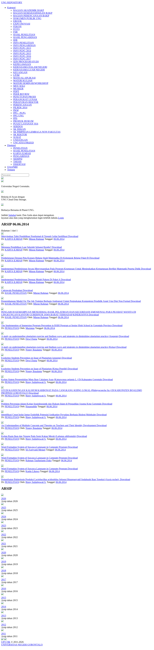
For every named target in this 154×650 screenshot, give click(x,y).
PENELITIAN (20, 148)
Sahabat (12, 215)
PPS (15, 118)
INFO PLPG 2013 (22, 48)
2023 (3, 525)
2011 (3, 633)
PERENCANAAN (22, 105)
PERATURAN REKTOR (25, 102)
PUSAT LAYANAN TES (25, 123)
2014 (3, 606)
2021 (3, 543)
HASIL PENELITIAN (24, 34)
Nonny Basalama (34, 349)
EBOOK (17, 21)
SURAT (17, 137)
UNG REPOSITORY (11, 2)
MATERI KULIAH (22, 80)
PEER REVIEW (21, 94)
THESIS (17, 161)
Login (61, 218)
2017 (3, 579)
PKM (15, 110)
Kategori (11, 7)
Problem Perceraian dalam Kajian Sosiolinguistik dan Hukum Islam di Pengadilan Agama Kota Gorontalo (51, 404)
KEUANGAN (20, 72)
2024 (3, 516)
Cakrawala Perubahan (12, 290)
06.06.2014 (59, 239)
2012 (3, 624)
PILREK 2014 (20, 107)
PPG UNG (18, 115)
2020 (3, 552)
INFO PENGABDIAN (24, 45)
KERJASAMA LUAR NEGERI (29, 69)
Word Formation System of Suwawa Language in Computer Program (34, 447)
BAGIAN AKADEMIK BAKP (28, 10)
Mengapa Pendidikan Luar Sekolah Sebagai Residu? (26, 247)
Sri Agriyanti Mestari (35, 449)
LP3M (16, 75)
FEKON (17, 26)
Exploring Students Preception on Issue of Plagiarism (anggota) (31, 358)
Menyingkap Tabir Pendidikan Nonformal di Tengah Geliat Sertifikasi (34, 236)
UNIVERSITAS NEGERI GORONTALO (22, 644)
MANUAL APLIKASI (24, 78)
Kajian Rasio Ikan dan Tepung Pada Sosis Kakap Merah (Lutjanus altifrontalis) (39, 436)
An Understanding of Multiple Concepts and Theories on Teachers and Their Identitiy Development (49, 425)
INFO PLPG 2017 (22, 59)
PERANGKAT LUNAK (25, 99)
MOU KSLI (19, 86)
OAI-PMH (12, 167)
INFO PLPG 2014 (22, 51)
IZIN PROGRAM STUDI (26, 61)
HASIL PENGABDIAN (25, 37)
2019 (3, 561)
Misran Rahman (36, 239)
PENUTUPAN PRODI (24, 96)
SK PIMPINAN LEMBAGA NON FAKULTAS (36, 132)
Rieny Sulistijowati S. (36, 382)
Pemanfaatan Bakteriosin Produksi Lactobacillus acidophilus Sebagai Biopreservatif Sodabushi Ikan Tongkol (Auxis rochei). (60, 479)
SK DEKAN (19, 129)
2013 (3, 615)
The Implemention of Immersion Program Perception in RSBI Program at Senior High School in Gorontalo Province (56, 325)
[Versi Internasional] (2, 178)
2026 (3, 498)
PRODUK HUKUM (23, 121)
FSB (15, 32)
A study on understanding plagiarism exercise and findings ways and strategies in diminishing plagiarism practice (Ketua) (58, 347)
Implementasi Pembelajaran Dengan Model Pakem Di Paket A (31, 279)
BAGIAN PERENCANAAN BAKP (31, 15)
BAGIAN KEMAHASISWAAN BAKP (32, 13)
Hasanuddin (31, 406)
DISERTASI (19, 164)
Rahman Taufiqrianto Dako (39, 460)
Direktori (11, 145)
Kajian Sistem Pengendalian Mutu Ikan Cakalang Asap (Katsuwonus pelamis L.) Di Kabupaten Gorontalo (52, 379)
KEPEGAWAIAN (22, 64)
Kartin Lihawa (32, 471)
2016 (3, 588)
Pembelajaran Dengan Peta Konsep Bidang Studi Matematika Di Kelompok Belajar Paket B (45, 258)
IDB (15, 40)
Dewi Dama (31, 339)
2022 (3, 534)
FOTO (16, 29)
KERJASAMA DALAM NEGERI (30, 67)
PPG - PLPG (19, 113)
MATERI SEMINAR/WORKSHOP (30, 83)
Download (73, 236)
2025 (3, 507)
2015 (3, 597)
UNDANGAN (20, 140)
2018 (3, 570)
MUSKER (18, 88)
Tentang (11, 169)
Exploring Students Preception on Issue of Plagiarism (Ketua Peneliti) (34, 368)
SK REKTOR (20, 134)
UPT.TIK (5, 642)
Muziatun (30, 328)
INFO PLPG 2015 (22, 53)
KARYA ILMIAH (22, 153)
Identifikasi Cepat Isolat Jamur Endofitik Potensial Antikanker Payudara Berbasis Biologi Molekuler (49, 414)
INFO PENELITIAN (23, 42)
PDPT (16, 91)
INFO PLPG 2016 (22, 56)
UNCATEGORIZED (23, 142)
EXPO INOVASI (21, 24)
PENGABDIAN (21, 156)
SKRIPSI (17, 159)
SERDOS (18, 126)
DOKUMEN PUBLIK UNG (27, 18)
